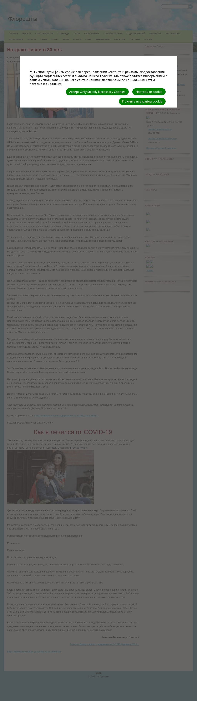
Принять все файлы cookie (142, 101)
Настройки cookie (149, 92)
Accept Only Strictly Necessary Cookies (97, 92)
